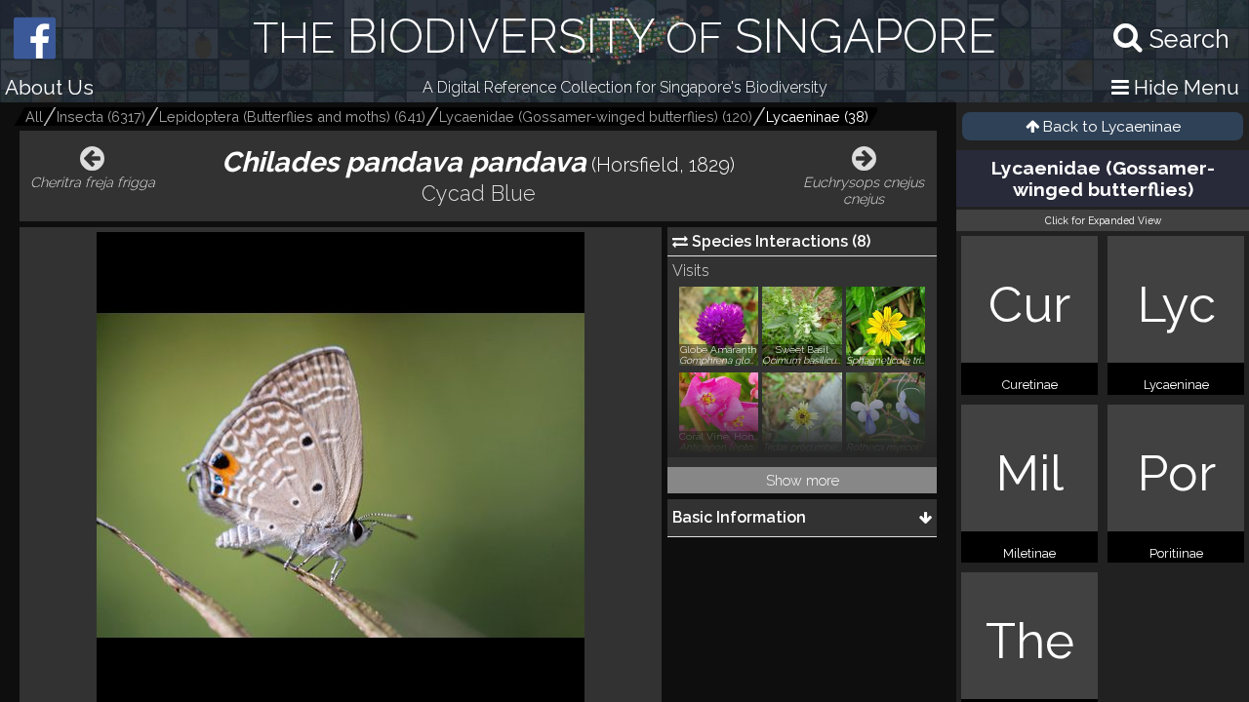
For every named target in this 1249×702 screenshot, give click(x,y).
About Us (49, 87)
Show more (802, 480)
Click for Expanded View (1103, 220)
